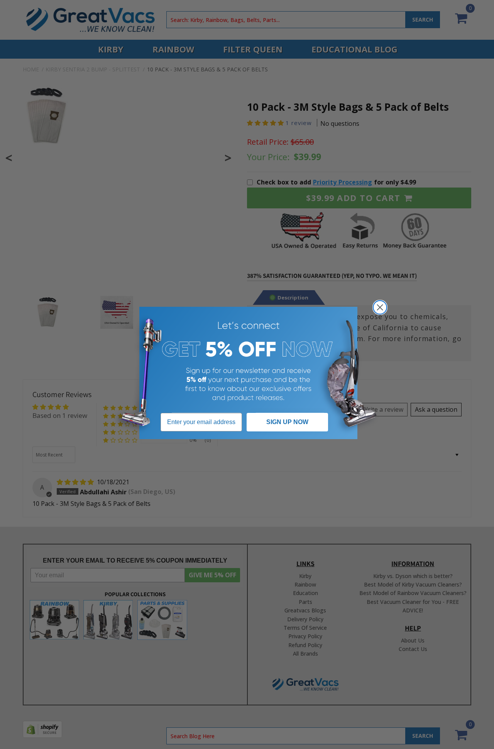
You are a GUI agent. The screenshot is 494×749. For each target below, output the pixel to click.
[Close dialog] (380, 307)
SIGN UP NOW (287, 422)
